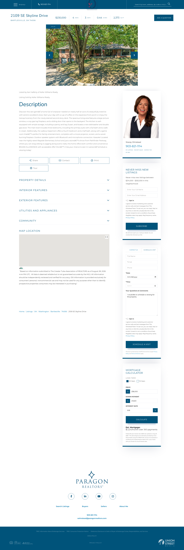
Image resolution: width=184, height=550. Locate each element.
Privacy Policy (130, 218)
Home (21, 312)
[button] (169, 4)
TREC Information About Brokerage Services (50, 531)
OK (35, 312)
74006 (64, 312)
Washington (44, 312)
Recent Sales (138, 150)
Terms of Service (136, 353)
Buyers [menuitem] (85, 506)
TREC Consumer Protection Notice (77, 531)
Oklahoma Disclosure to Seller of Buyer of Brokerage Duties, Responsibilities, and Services (119, 531)
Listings (29, 312)
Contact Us (133, 250)
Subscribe (141, 226)
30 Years (132, 381)
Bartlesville (55, 312)
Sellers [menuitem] (104, 506)
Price (128, 387)
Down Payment (132, 397)
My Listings (129, 150)
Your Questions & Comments (137, 291)
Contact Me (148, 150)
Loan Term (131, 378)
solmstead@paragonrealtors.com (92, 518)
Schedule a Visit (150, 250)
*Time (128, 282)
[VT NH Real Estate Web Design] (167, 542)
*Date (128, 273)
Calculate (141, 420)
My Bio (128, 152)
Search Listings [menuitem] (62, 506)
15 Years (142, 381)
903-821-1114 (46, 4)
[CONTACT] (163, 18)
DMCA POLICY (92, 536)
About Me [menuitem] (123, 506)
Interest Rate (132, 406)
